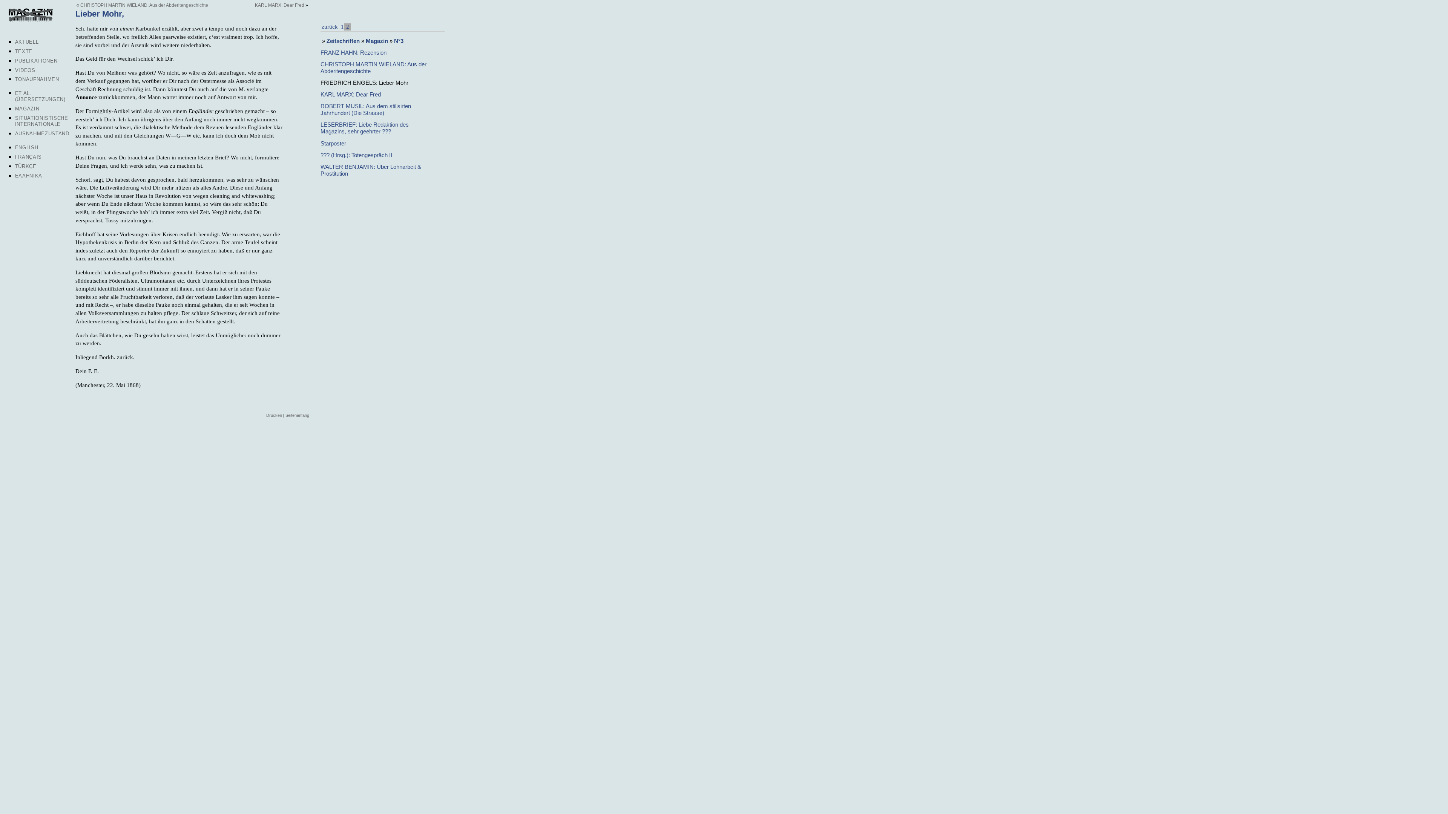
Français (28, 157)
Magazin (27, 109)
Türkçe (26, 166)
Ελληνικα (28, 176)
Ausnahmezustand (42, 133)
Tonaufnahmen (37, 79)
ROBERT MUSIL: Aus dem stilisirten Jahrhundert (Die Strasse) (366, 109)
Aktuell (27, 42)
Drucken (274, 415)
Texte (23, 51)
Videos (25, 70)
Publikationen (36, 61)
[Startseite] (31, 20)
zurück (330, 26)
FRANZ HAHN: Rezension (354, 52)
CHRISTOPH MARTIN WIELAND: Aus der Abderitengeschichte (144, 5)
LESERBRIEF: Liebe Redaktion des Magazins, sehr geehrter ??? (365, 128)
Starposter (333, 143)
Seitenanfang (297, 415)
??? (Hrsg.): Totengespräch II (356, 155)
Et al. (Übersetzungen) (40, 96)
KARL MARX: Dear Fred (279, 5)
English (26, 147)
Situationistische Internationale (41, 121)
